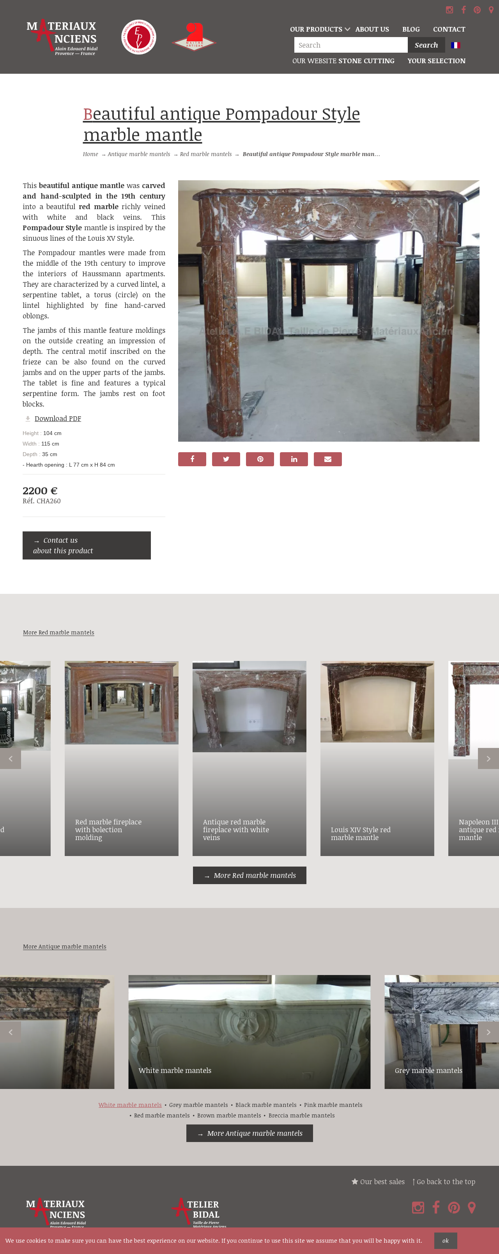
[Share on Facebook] (192, 459)
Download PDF (58, 418)
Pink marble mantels (333, 1104)
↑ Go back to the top (443, 1181)
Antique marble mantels (139, 154)
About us (372, 29)
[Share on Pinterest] (260, 459)
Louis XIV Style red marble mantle (361, 833)
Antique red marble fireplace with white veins (236, 829)
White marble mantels (175, 1070)
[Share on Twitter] (226, 459)
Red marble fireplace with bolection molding (108, 829)
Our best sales (381, 1181)
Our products (316, 29)
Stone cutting (343, 60)
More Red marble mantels (255, 875)
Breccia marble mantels (302, 1115)
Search (426, 45)
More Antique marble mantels (255, 1133)
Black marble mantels (266, 1104)
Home (90, 154)
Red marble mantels (206, 154)
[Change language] (459, 45)
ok (445, 1240)
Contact (449, 29)
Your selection (436, 60)
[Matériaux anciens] (94, 1213)
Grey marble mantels (428, 1070)
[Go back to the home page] (63, 37)
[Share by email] (328, 459)
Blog (411, 29)
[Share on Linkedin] (294, 459)
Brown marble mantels (229, 1115)
